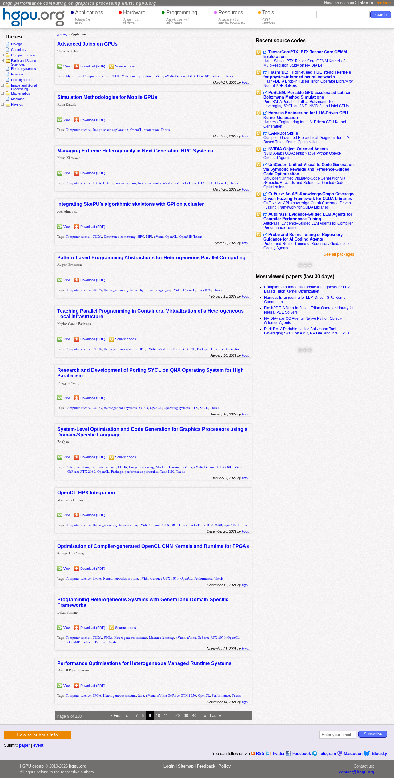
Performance (203, 578)
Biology (16, 44)
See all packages (339, 254)
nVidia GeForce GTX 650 (176, 348)
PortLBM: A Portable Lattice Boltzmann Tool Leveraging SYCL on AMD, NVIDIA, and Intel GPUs (306, 103)
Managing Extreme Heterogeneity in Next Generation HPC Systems (135, 150)
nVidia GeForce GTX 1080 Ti (160, 524)
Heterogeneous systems (119, 182)
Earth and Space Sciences (23, 62)
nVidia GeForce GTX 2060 (194, 182)
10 (158, 716)
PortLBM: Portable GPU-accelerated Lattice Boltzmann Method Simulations (306, 94)
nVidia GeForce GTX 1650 (176, 695)
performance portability (141, 471)
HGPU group (32, 766)
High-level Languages (154, 289)
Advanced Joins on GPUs (87, 44)
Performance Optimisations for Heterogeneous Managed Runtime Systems (144, 663)
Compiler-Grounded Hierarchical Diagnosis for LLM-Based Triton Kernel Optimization (307, 140)
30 (186, 716)
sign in (366, 3)
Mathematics (20, 93)
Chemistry (18, 49)
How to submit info (37, 734)
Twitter (279, 753)
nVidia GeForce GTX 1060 (159, 578)
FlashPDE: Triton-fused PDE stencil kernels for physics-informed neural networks (307, 74)
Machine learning (168, 466)
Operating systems (177, 407)
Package (216, 76)
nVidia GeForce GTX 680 (212, 466)
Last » (215, 716)
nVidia (158, 76)
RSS (261, 753)
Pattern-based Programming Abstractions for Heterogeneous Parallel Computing (151, 257)
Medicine (17, 99)
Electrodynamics (23, 69)
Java (141, 695)
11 (166, 716)
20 (177, 716)
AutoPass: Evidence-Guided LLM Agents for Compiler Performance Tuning (307, 216)
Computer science (24, 55)
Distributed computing (120, 236)
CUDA (115, 76)
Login (169, 766)
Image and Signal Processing (24, 87)
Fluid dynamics (22, 80)
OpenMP (185, 236)
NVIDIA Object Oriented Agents (298, 149)
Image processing (141, 466)
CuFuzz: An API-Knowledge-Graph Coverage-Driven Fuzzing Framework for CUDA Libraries (308, 196)
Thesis (228, 76)
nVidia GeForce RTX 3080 (202, 524)
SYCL (204, 407)
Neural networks (149, 182)
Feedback (206, 766)
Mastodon (354, 753)
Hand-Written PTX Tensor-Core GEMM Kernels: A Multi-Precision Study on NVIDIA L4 (304, 63)
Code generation (77, 466)
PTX (194, 407)
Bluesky (379, 753)
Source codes (125, 66)
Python (100, 642)
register (383, 3)
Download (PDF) (92, 66)
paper (24, 745)
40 (194, 716)
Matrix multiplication (137, 76)
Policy (225, 766)
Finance (17, 74)
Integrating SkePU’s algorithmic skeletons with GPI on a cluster (130, 204)
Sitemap (186, 766)
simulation (151, 129)
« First (116, 716)
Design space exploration (110, 129)
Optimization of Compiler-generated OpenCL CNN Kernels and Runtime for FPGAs (153, 546)
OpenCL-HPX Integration (86, 492)
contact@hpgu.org (356, 772)
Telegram (328, 753)
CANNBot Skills (283, 133)
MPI (149, 236)
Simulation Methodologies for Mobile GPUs (107, 97)
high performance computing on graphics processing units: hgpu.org (79, 3)
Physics (17, 104)
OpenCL (136, 129)
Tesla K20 (204, 289)
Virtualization (231, 348)
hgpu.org (61, 34)
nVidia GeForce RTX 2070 (206, 637)
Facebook (302, 753)
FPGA (97, 182)
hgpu (245, 82)
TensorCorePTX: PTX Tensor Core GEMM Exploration (305, 54)
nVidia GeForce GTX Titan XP (187, 76)
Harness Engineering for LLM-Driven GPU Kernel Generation (305, 115)
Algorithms (74, 76)
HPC (141, 236)
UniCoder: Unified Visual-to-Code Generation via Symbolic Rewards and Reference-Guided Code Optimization (308, 169)
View (66, 66)
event (38, 745)
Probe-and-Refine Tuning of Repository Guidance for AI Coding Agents (303, 236)
